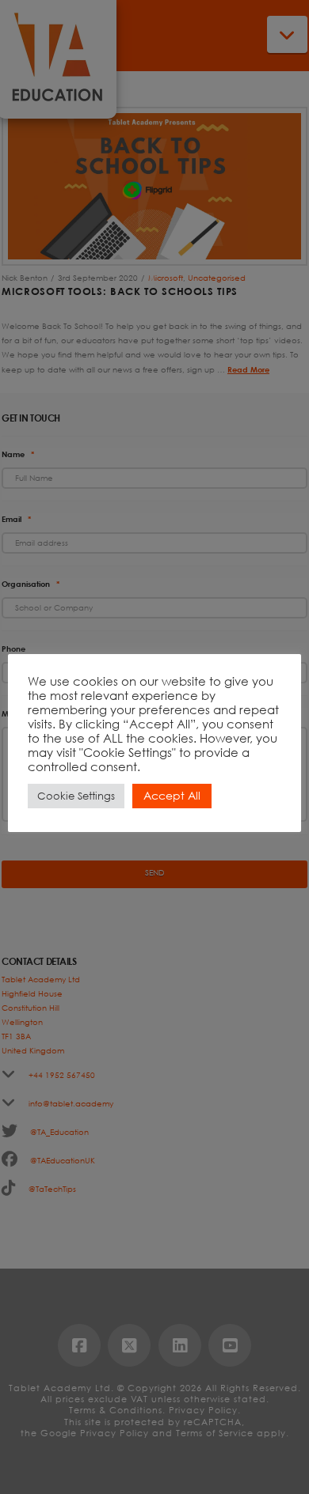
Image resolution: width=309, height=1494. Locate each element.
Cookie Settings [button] (76, 796)
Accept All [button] (171, 795)
